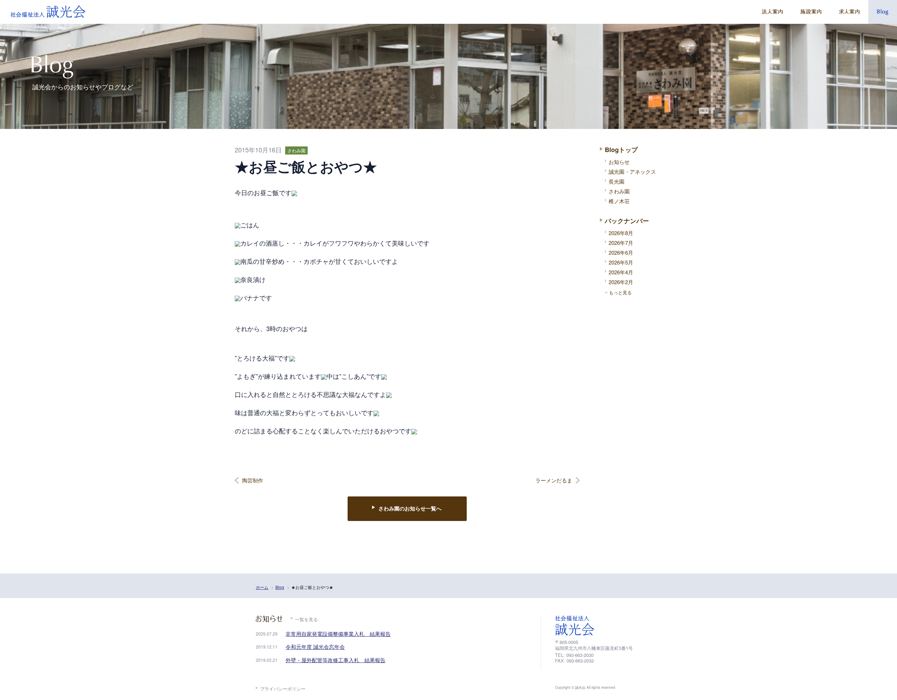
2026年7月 (621, 242)
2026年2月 (621, 282)
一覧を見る (306, 619)
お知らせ (619, 161)
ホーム (262, 587)
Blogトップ (621, 149)
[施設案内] (811, 12)
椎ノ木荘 (619, 201)
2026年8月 (621, 232)
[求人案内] (849, 12)
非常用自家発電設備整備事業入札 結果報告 (338, 633)
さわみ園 (619, 191)
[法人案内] (772, 12)
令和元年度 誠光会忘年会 (315, 646)
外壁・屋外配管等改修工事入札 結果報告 (335, 660)
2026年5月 (621, 262)
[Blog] (882, 12)
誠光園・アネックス (632, 171)
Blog (279, 587)
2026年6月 (621, 252)
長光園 (616, 181)
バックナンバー (627, 220)
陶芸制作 (252, 480)
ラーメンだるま (553, 480)
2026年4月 (621, 272)
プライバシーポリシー (283, 688)
